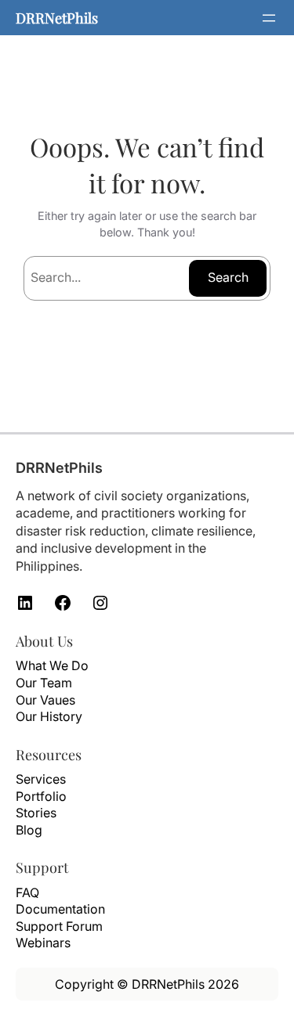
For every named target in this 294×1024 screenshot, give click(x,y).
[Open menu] (269, 18)
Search (228, 277)
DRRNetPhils (57, 17)
